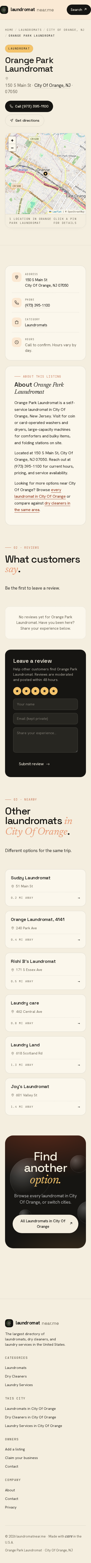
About (10, 1490)
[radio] (17, 691)
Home (9, 30)
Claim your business (21, 1457)
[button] (45, 173)
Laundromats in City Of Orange (30, 1408)
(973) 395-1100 (37, 305)
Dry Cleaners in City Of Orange (30, 1417)
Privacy (10, 1507)
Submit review (34, 763)
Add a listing (15, 1449)
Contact (11, 1466)
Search (79, 9)
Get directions (27, 120)
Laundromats (30, 30)
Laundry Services (19, 1385)
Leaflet (56, 211)
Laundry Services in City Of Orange (33, 1425)
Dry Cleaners (16, 1376)
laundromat (32, 9)
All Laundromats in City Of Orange (46, 1223)
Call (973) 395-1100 (32, 106)
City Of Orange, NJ (66, 30)
